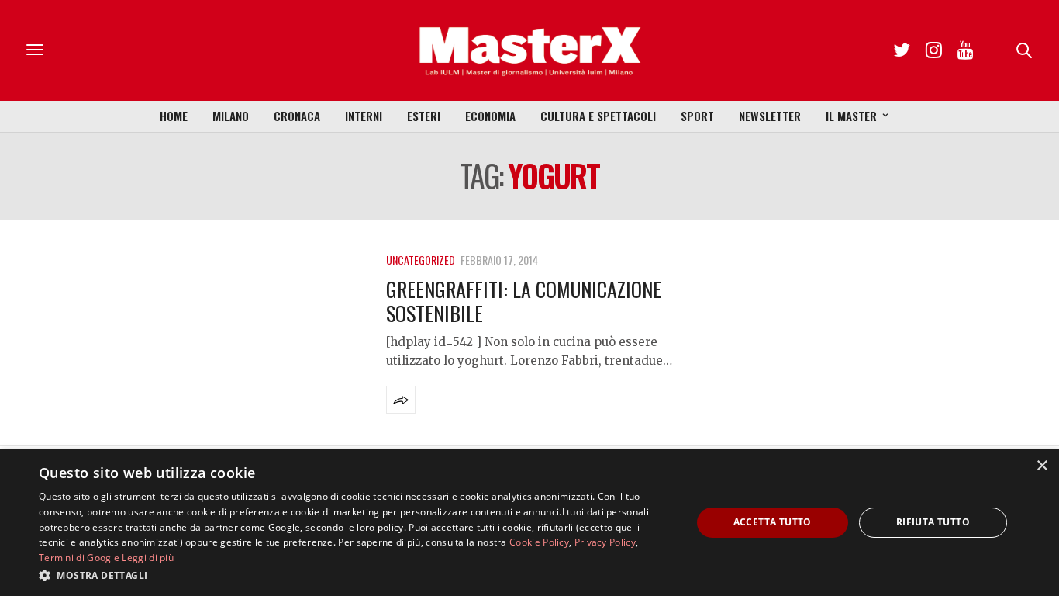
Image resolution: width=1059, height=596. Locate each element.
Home (174, 115)
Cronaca (297, 115)
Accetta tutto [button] (772, 521)
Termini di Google (79, 557)
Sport (697, 115)
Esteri (423, 115)
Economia (490, 115)
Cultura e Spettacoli (598, 115)
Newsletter (770, 115)
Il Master (851, 115)
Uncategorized (420, 259)
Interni (363, 115)
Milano (230, 115)
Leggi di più (148, 557)
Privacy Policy (605, 542)
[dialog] (529, 522)
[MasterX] (529, 50)
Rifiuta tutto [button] (933, 521)
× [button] (1041, 466)
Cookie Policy (539, 542)
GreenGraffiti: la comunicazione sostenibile (523, 301)
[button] (355, 575)
